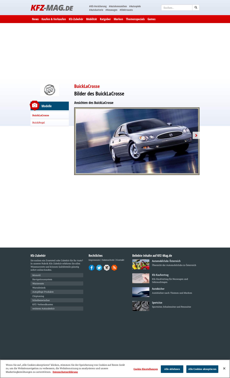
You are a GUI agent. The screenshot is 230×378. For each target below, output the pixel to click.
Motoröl (36, 275)
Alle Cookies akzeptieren (202, 369)
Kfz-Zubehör (76, 19)
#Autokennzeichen (118, 6)
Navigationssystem (42, 279)
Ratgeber (105, 19)
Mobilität (91, 19)
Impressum (94, 260)
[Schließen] (224, 368)
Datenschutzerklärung (65, 371)
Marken (118, 19)
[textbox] (180, 8)
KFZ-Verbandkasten (42, 304)
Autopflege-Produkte (43, 291)
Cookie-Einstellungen (146, 369)
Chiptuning (38, 296)
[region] (115, 369)
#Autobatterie (96, 10)
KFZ (52, 7)
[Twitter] (99, 267)
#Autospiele (135, 6)
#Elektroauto (126, 10)
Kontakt (120, 260)
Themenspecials (135, 19)
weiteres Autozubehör (43, 308)
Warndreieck (39, 287)
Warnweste (38, 283)
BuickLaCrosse (40, 115)
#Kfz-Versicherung (98, 6)
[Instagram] (107, 267)
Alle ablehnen (172, 369)
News (35, 19)
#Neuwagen (111, 10)
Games (151, 19)
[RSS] (114, 267)
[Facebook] (92, 267)
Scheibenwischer (41, 300)
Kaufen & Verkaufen (54, 19)
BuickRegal (38, 122)
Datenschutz (108, 260)
